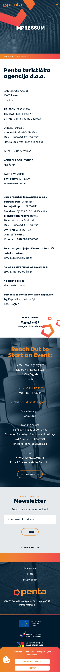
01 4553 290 (23, 109)
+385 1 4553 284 (24, 114)
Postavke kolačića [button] (32, 661)
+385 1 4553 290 (34, 388)
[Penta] (12, 5)
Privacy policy (30, 579)
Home (7, 56)
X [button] (55, 651)
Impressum (30, 567)
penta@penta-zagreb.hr (28, 118)
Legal (30, 573)
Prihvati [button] (32, 668)
